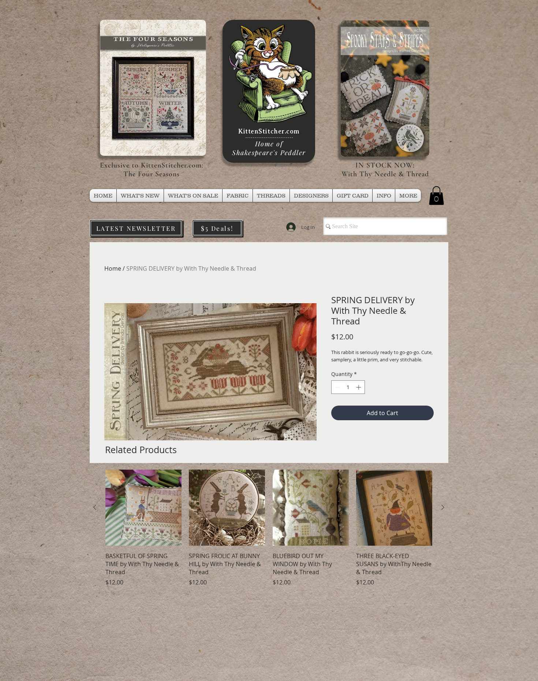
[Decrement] (336, 387)
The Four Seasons (151, 174)
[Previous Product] (94, 507)
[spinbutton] (348, 387)
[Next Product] (442, 507)
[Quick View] (143, 508)
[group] (268, 528)
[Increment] (359, 387)
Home (112, 268)
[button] (271, 195)
